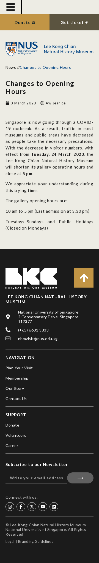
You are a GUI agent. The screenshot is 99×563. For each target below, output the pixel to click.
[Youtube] (42, 506)
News (11, 67)
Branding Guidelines (35, 541)
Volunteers (16, 435)
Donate (13, 425)
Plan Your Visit (19, 367)
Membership (17, 378)
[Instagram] (10, 506)
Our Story (15, 388)
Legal (10, 541)
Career (12, 445)
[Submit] (80, 477)
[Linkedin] (54, 506)
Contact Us (16, 398)
